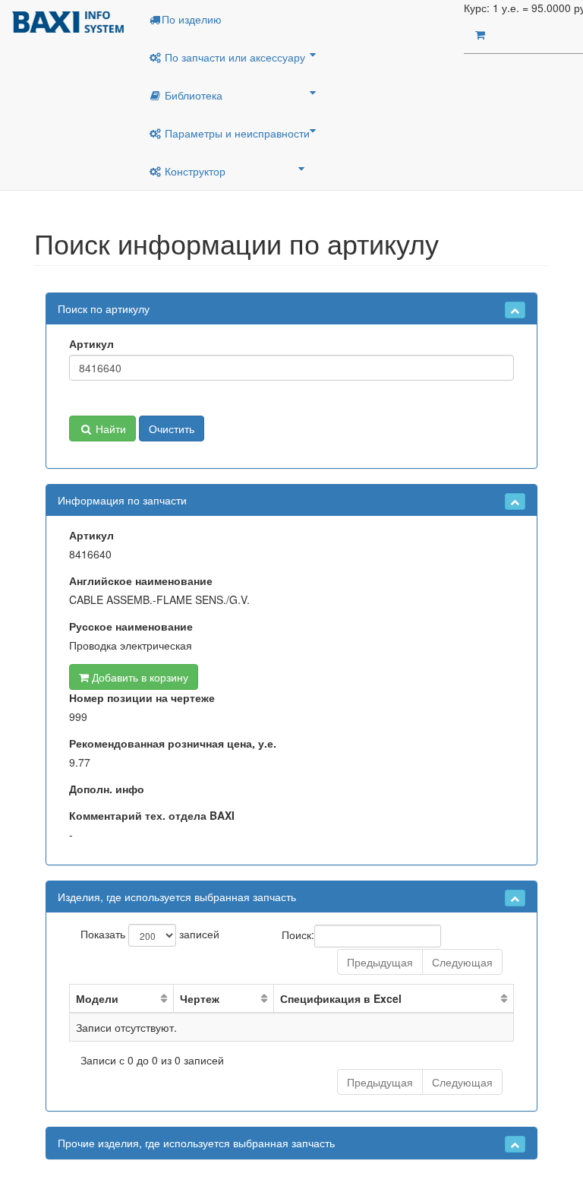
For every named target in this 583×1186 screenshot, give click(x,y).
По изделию (192, 19)
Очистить (171, 428)
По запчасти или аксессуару (233, 57)
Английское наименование (141, 580)
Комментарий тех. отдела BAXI (152, 815)
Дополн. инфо (106, 788)
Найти (109, 428)
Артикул (91, 343)
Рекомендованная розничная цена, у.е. (172, 743)
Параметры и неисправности (236, 133)
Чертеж (199, 998)
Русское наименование (131, 626)
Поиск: (298, 933)
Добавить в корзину (138, 677)
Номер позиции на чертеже (142, 697)
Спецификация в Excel (341, 998)
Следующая (462, 961)
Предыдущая (380, 961)
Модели (97, 998)
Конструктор (193, 171)
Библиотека (192, 95)
